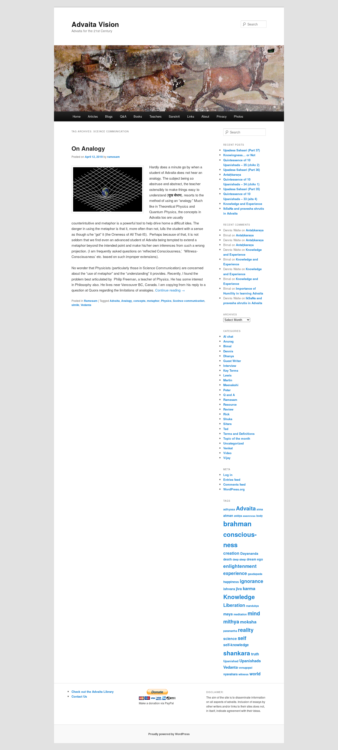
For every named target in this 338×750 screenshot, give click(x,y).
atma (260, 509)
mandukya (252, 606)
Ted (225, 429)
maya (228, 614)
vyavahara (230, 674)
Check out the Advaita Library (93, 691)
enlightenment (240, 566)
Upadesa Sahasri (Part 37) (241, 150)
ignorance (251, 580)
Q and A (229, 395)
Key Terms (230, 370)
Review (228, 409)
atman (228, 515)
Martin (227, 380)
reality (246, 630)
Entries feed (231, 479)
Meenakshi (230, 385)
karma (249, 588)
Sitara (227, 424)
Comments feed (234, 484)
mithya (231, 621)
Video (227, 453)
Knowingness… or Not (239, 155)
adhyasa (229, 509)
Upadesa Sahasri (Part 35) (241, 189)
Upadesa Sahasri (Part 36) (241, 169)
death (227, 559)
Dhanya (228, 356)
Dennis (228, 351)
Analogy (126, 301)
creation (231, 553)
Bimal (227, 346)
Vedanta (86, 305)
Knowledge (239, 596)
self (242, 638)
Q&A (123, 116)
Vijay (226, 458)
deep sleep (239, 559)
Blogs (109, 116)
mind (254, 613)
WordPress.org (234, 489)
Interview (229, 365)
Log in (227, 475)
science (230, 638)
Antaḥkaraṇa (232, 174)
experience (235, 573)
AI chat (228, 336)
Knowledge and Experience (242, 203)
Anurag (228, 341)
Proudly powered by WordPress (169, 734)
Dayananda (249, 553)
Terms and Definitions (239, 433)
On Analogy (88, 148)
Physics (166, 301)
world (255, 674)
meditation (240, 614)
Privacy (222, 116)
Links (190, 116)
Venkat (228, 448)
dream (251, 559)
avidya (238, 516)
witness (243, 674)
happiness (231, 581)
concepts (139, 301)
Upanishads (250, 660)
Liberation (234, 605)
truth (255, 654)
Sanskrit (174, 116)
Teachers (155, 116)
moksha (248, 622)
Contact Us (79, 696)
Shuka (227, 419)
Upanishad (230, 661)
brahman (237, 523)
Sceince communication (188, 301)
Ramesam (90, 301)
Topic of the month (236, 438)
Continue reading (170, 290)
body (259, 516)
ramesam (113, 157)
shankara (236, 652)
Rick (226, 414)
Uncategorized (233, 443)
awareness (249, 516)
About (205, 116)
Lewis (227, 375)
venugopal (245, 668)
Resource (230, 404)
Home (76, 116)
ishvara (229, 588)
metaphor (153, 301)
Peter (227, 390)
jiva (239, 588)
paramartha (230, 631)
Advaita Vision (95, 24)
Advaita (115, 301)
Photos (238, 116)
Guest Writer (232, 361)
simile (75, 305)
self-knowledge (236, 644)
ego (260, 559)
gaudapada (255, 574)
